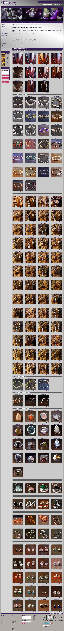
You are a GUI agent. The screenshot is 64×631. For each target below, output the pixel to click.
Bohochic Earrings (4, 35)
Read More (3, 67)
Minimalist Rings (4, 31)
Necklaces (3, 45)
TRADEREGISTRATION (5, 82)
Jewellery (55, 4)
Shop (12, 615)
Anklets (12, 629)
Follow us (34, 615)
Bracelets (3, 47)
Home (13, 24)
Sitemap (2, 623)
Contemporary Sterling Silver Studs (5, 41)
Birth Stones (3, 26)
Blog (1, 621)
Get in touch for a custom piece (16, 43)
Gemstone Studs (4, 37)
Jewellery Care (2, 622)
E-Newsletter (24, 615)
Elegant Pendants (4, 28)
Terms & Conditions (3, 620)
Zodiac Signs (3, 24)
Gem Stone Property (60, 4)
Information (2, 615)
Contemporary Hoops (14, 623)
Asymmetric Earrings (5, 33)
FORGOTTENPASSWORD (5, 78)
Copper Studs (4, 43)
